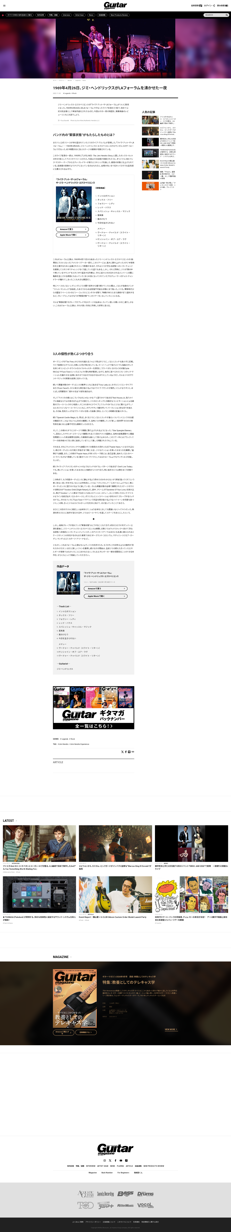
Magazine (62, 957)
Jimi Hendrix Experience (80, 744)
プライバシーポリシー (93, 1222)
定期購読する (86, 1032)
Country (158, 923)
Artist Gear (79, 15)
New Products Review (119, 15)
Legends (78, 80)
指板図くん (138, 1173)
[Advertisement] (93, 327)
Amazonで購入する (64, 1032)
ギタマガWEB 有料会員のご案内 (19, 15)
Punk (81, 920)
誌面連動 (102, 15)
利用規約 (136, 1222)
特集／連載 (53, 15)
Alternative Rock (9, 872)
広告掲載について (109, 1222)
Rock (84, 80)
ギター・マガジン (58, 80)
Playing (120, 1166)
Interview (66, 15)
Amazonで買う (66, 229)
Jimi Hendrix (63, 744)
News (91, 15)
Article (70, 80)
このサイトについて (124, 1222)
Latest (10, 820)
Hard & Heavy (8, 923)
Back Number (107, 1173)
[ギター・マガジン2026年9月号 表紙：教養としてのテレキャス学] (75, 1026)
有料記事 (40, 15)
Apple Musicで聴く (68, 235)
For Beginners (123, 1173)
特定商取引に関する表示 (150, 1222)
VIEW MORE (171, 1029)
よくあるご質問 (77, 1222)
